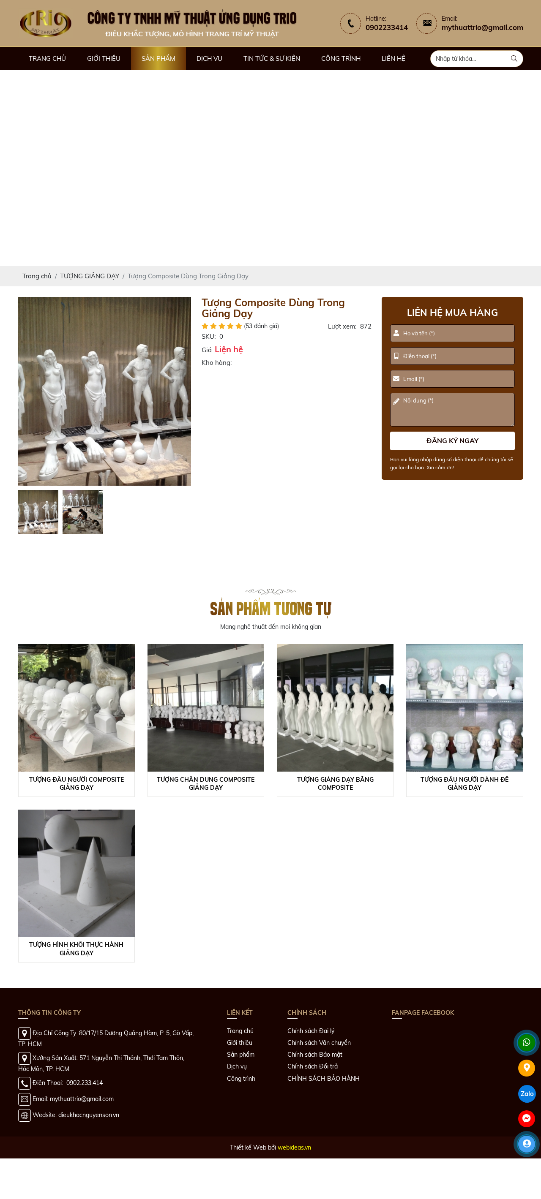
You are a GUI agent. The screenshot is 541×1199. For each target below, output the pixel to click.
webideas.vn (294, 1147)
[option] (104, 391)
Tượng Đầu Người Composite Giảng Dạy (76, 784)
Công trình (241, 1078)
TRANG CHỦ (47, 58)
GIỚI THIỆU (103, 58)
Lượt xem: (342, 326)
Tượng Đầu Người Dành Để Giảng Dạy (464, 784)
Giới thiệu (239, 1043)
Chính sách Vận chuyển (319, 1043)
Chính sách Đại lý (310, 1031)
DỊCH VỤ (209, 58)
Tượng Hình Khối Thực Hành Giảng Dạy (76, 949)
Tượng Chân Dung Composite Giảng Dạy (205, 784)
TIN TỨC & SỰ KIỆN (271, 58)
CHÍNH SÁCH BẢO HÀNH (323, 1078)
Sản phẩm (240, 1054)
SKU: (209, 336)
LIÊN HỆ (393, 58)
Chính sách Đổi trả (312, 1066)
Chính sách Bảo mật (314, 1054)
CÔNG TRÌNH (341, 58)
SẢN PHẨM (158, 58)
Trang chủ (240, 1031)
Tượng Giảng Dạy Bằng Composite (335, 784)
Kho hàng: (217, 363)
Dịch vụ (237, 1066)
